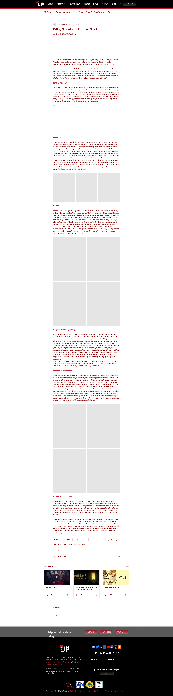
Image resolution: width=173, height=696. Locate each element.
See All (127, 566)
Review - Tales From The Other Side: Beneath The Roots (86, 588)
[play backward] (67, 684)
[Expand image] (64, 187)
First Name (92, 656)
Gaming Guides (57, 544)
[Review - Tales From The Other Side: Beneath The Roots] (87, 577)
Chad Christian (78, 540)
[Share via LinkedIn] (63, 551)
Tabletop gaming (59, 540)
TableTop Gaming (67, 544)
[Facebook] (104, 647)
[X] (100, 647)
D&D (86, 540)
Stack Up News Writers (95, 12)
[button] (50, 4)
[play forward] (105, 684)
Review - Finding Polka (112, 587)
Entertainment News (62, 12)
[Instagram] (115, 647)
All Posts (47, 12)
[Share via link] (67, 551)
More (109, 12)
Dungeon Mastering (111, 540)
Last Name (110, 656)
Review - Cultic (51, 587)
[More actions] (119, 24)
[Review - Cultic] (57, 577)
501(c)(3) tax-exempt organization (81, 691)
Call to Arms (78, 12)
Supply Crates (56, 663)
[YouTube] (108, 647)
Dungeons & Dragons (96, 540)
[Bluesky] (97, 647)
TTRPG (69, 540)
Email (91, 662)
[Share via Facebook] (54, 551)
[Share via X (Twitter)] (58, 551)
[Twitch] (112, 647)
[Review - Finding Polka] (116, 577)
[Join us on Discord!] (93, 647)
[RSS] (119, 647)
